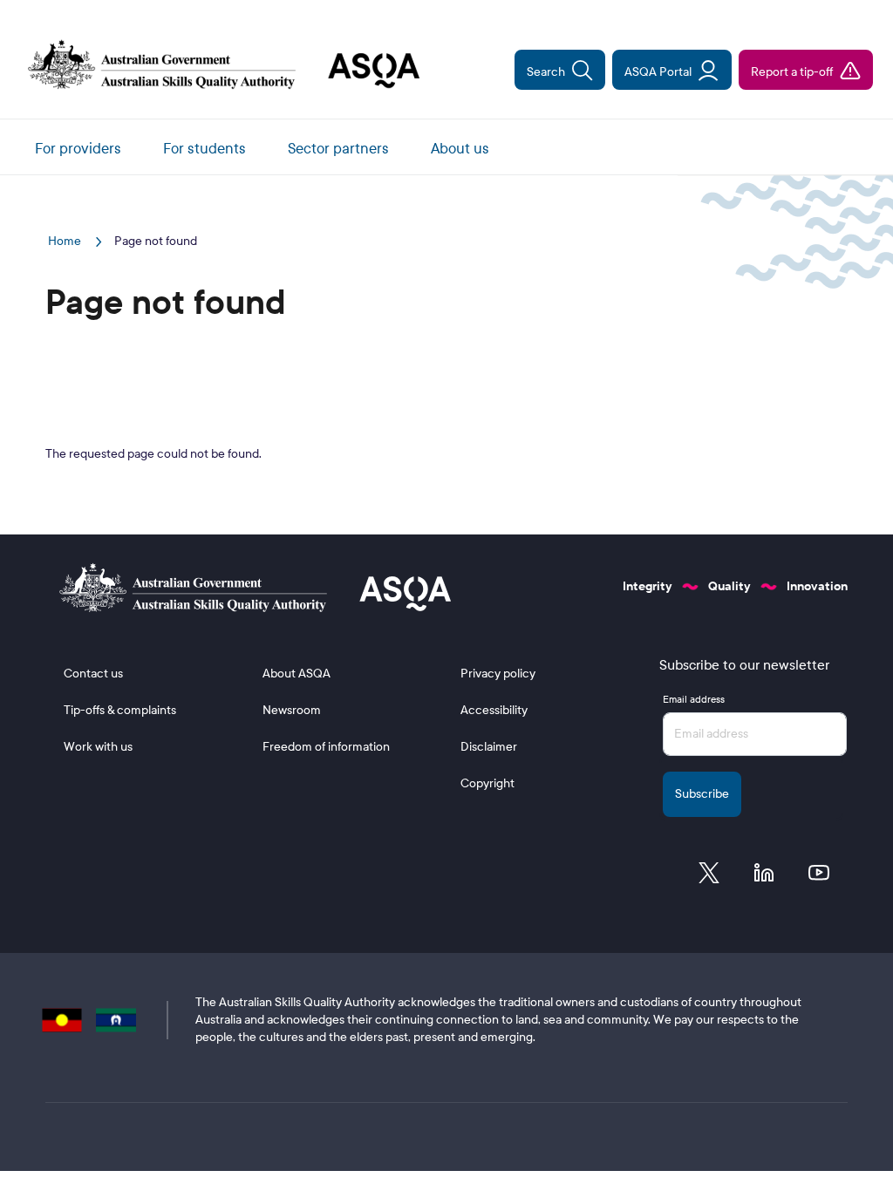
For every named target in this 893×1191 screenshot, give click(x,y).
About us (460, 149)
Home (66, 241)
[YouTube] (818, 877)
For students (204, 149)
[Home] (217, 66)
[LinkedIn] (763, 877)
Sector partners (338, 149)
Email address (694, 699)
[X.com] (709, 877)
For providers (78, 149)
